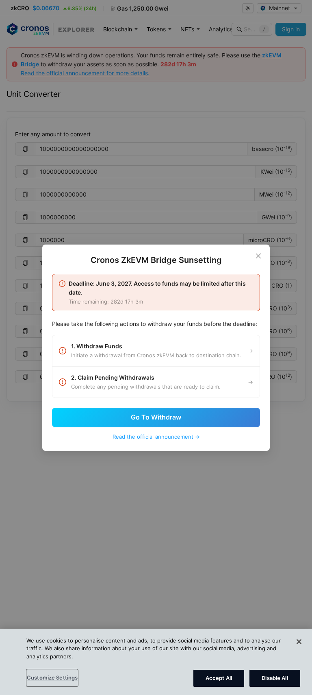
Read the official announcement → (156, 436)
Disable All (275, 678)
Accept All (219, 678)
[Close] (258, 255)
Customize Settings (52, 677)
